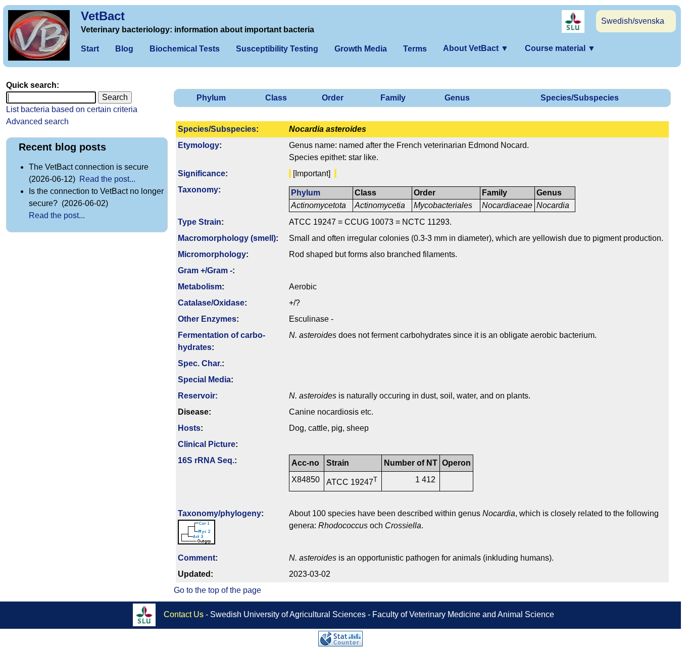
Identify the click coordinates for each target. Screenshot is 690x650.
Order (332, 97)
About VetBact (476, 48)
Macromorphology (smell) (227, 238)
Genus (457, 97)
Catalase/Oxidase (211, 302)
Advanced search (37, 121)
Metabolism (200, 286)
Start (90, 48)
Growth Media (360, 48)
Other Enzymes (207, 319)
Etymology (198, 145)
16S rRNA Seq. (206, 460)
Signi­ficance (201, 173)
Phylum (211, 97)
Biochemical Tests (185, 48)
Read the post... (107, 179)
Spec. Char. (200, 363)
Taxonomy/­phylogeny (219, 513)
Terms (415, 48)
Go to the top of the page (217, 590)
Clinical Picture (206, 444)
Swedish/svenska (632, 21)
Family (393, 97)
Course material (560, 48)
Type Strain (199, 222)
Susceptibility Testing (277, 48)
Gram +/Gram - (205, 270)
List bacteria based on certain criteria (71, 109)
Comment (196, 558)
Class (276, 97)
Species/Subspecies (579, 97)
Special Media (204, 379)
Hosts (189, 428)
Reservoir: (198, 395)
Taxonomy (198, 189)
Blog (124, 48)
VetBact (103, 16)
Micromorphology (212, 254)
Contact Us (184, 614)
